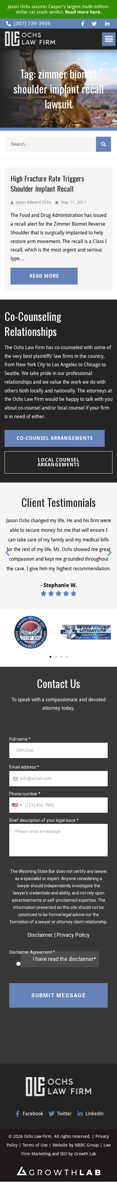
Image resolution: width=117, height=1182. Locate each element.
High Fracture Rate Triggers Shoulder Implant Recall (47, 183)
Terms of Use (35, 1145)
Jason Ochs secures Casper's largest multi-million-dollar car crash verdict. (59, 9)
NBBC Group (87, 1145)
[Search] (103, 144)
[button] (109, 39)
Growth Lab (85, 1153)
